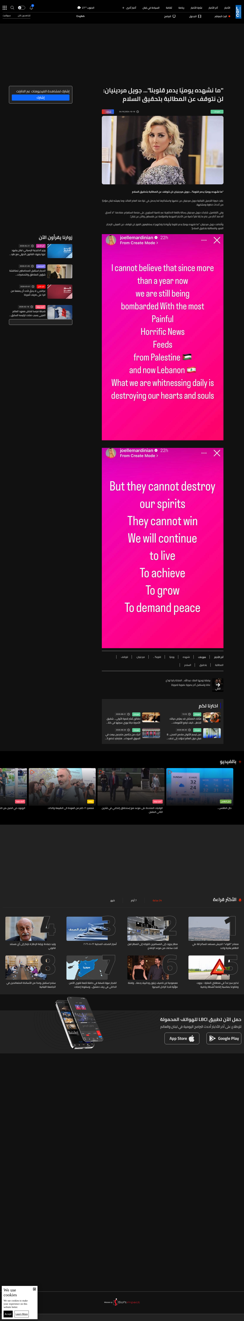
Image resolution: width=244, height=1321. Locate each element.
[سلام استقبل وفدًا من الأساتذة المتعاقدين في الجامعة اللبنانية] (30, 972)
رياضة (181, 8)
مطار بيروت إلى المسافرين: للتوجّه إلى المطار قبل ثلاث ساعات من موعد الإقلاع (153, 946)
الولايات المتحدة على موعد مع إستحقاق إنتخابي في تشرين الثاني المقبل (132, 810)
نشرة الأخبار (196, 8)
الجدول (193, 16)
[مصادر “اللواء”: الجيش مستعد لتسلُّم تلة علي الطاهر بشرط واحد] (213, 933)
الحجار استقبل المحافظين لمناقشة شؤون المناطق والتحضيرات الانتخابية (27, 273)
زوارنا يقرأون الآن (55, 237)
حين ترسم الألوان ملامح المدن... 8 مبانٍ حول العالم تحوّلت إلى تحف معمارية (184, 736)
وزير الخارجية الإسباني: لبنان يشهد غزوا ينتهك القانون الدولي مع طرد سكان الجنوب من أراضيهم (28, 252)
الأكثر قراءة (224, 899)
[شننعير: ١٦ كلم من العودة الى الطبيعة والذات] (62, 791)
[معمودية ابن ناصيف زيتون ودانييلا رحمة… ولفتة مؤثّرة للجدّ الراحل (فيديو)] (152, 972)
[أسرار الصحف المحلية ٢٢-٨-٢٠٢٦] (91, 933)
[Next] (4, 791)
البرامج (167, 16)
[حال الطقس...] (199, 791)
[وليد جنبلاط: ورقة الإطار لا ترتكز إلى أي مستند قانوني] (30, 933)
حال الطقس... (224, 808)
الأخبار (227, 8)
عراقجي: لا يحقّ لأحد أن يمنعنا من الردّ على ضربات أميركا (28, 293)
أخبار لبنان (40, 266)
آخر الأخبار (213, 8)
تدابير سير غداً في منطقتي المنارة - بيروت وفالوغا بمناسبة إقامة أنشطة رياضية (218, 985)
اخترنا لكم (208, 706)
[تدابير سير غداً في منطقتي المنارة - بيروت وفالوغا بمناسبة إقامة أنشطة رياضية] (213, 972)
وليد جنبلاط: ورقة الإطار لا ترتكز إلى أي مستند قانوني (33, 946)
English (80, 16)
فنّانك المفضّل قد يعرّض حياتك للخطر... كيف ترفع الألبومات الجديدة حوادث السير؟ (185, 721)
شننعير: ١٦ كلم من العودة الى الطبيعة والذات (71, 808)
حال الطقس (225, 801)
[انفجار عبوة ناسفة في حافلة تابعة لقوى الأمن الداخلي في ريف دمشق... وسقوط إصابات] (91, 972)
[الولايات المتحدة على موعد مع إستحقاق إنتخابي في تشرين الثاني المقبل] (131, 791)
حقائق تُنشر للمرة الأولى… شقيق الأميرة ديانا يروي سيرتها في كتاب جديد (123, 721)
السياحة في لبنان (151, 8)
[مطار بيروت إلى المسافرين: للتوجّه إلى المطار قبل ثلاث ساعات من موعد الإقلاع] (152, 933)
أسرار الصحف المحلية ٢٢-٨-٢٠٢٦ (100, 944)
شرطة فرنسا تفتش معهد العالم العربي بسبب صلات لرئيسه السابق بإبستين (28, 313)
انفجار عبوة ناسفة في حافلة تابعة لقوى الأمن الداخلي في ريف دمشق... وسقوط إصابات (93, 985)
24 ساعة (157, 900)
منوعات (197, 714)
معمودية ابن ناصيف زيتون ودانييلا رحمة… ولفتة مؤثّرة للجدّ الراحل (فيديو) (153, 985)
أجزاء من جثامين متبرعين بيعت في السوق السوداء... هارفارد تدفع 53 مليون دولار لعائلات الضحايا (122, 736)
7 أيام (134, 900)
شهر (112, 900)
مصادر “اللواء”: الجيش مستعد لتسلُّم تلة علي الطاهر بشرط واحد (215, 946)
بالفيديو (228, 761)
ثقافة (169, 8)
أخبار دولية (40, 307)
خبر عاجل (41, 286)
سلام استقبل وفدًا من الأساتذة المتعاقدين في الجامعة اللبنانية (31, 985)
